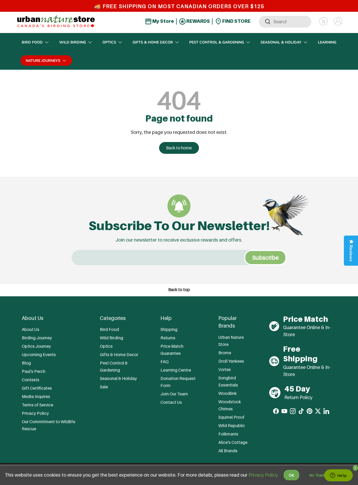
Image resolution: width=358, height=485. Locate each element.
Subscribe (265, 257)
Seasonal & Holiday (281, 42)
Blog (26, 363)
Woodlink (227, 393)
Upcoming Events (39, 354)
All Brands (227, 450)
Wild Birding (72, 42)
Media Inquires (36, 396)
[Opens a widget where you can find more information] (338, 475)
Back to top (179, 289)
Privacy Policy (35, 413)
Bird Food (32, 42)
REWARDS (198, 21)
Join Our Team (174, 393)
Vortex (224, 369)
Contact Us (171, 402)
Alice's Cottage (232, 442)
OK (291, 475)
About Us (30, 329)
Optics (109, 42)
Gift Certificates (37, 388)
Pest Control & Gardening (216, 42)
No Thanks (318, 475)
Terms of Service (37, 404)
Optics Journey (36, 346)
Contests (30, 379)
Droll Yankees (231, 361)
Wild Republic (231, 425)
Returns (167, 337)
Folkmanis (228, 434)
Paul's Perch (33, 371)
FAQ (164, 361)
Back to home (179, 147)
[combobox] (285, 21)
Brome (224, 352)
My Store (162, 21)
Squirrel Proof (231, 417)
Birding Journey (37, 337)
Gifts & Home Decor (153, 42)
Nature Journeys (43, 60)
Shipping (168, 329)
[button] (323, 21)
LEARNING (327, 42)
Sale (104, 386)
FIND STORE (236, 21)
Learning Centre (175, 370)
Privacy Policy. (263, 475)
